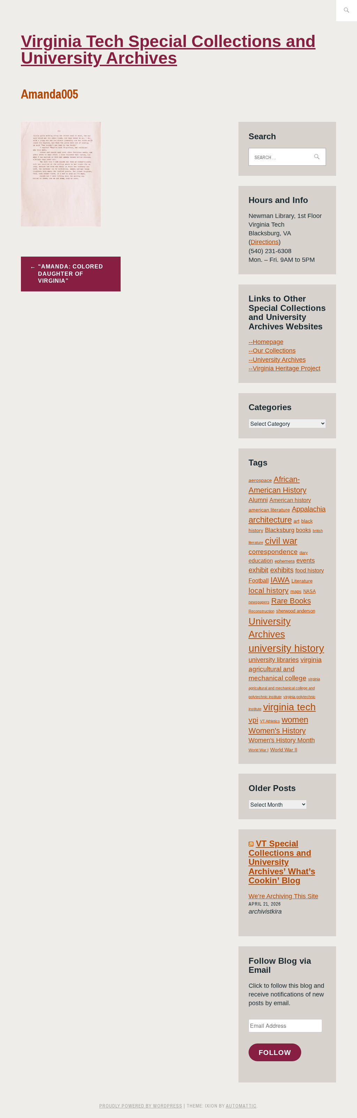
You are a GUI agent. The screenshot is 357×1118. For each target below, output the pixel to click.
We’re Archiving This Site (283, 896)
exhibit (258, 570)
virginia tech (289, 707)
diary (303, 552)
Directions (265, 242)
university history (286, 648)
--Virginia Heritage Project (284, 368)
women (295, 719)
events (305, 560)
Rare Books (291, 600)
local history (269, 590)
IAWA (280, 580)
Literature (302, 581)
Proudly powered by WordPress (140, 1106)
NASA (309, 591)
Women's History (277, 730)
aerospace (260, 480)
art (296, 521)
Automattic (241, 1106)
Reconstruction (261, 611)
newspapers (259, 602)
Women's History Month (282, 740)
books (303, 530)
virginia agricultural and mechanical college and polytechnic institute (284, 688)
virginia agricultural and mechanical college (285, 669)
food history (309, 570)
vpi (253, 720)
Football (259, 581)
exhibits (282, 570)
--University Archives (277, 359)
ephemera (285, 561)
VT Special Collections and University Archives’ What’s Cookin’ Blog (282, 862)
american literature (269, 510)
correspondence (273, 551)
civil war (281, 540)
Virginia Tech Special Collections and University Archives (168, 49)
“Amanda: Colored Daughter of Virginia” (70, 274)
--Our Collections (272, 350)
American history (290, 500)
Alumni (258, 500)
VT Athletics (270, 721)
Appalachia (309, 509)
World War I (258, 750)
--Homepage (266, 341)
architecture (270, 519)
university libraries (274, 659)
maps (296, 591)
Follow (275, 1052)
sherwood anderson (295, 610)
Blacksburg (279, 530)
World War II (283, 749)
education (261, 561)
